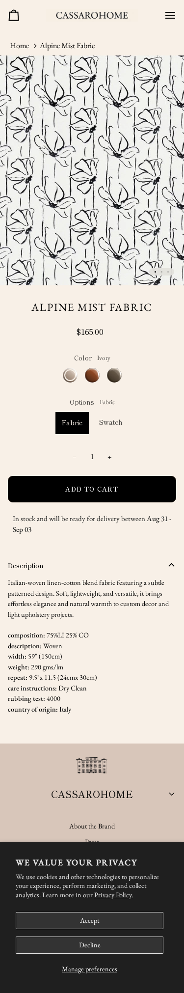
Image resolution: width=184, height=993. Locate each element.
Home (19, 45)
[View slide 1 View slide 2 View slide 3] (92, 170)
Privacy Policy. (113, 894)
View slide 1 (155, 272)
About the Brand (92, 826)
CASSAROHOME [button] (92, 794)
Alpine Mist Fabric (67, 45)
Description (26, 565)
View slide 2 (161, 272)
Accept (89, 920)
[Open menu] (166, 15)
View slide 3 (168, 272)
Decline (90, 944)
